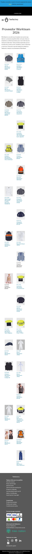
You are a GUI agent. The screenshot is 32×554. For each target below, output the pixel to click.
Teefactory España (6, 551)
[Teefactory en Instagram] (12, 540)
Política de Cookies (11, 504)
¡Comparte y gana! (11, 545)
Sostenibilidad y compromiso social (15, 527)
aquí (10, 4)
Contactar (17, 13)
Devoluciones (10, 485)
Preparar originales (11, 489)
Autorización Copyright (12, 495)
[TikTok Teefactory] (8, 543)
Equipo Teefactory (11, 525)
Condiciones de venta (12, 506)
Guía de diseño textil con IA (13, 491)
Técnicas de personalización (13, 487)
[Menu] (2, 19)
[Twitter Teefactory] (8, 540)
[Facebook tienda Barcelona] (16, 540)
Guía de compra (10, 482)
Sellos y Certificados (11, 493)
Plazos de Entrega (11, 483)
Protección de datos (11, 502)
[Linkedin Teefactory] (20, 540)
